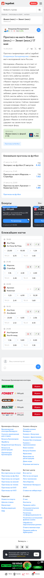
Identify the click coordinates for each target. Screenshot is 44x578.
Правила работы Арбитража (30, 531)
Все (39, 203)
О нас (25, 499)
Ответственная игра (31, 527)
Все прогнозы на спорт (11, 473)
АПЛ (25, 487)
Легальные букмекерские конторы (16, 380)
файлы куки (21, 556)
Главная (4, 14)
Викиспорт (6, 505)
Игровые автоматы (31, 464)
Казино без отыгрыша (32, 440)
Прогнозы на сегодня (10, 479)
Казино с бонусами (31, 434)
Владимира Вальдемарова (15, 56)
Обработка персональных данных (32, 523)
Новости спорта (8, 499)
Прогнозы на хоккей (9, 482)
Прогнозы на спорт (15, 14)
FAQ (3, 511)
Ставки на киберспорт (32, 490)
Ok (36, 554)
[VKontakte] (27, 547)
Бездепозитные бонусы (11, 445)
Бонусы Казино (29, 451)
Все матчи (27, 473)
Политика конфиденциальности (32, 514)
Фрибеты (5, 442)
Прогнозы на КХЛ (8, 487)
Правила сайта (29, 505)
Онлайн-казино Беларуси (29, 430)
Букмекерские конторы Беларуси (9, 430)
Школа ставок (7, 502)
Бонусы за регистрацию (7, 449)
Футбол (26, 14)
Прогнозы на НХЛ (8, 490)
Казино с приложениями (29, 444)
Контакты (27, 502)
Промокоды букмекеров (6, 453)
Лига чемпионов (30, 479)
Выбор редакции (8, 508)
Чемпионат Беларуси (32, 485)
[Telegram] (22, 547)
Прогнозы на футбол (12, 194)
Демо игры (27, 461)
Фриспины (27, 453)
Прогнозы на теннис (9, 485)
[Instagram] (17, 547)
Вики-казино (28, 448)
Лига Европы (28, 482)
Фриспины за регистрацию (28, 457)
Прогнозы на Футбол (12, 144)
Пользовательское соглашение (31, 509)
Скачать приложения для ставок (10, 435)
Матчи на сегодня (30, 476)
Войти (33, 3)
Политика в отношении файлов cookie (32, 519)
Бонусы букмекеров (9, 439)
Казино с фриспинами (32, 437)
